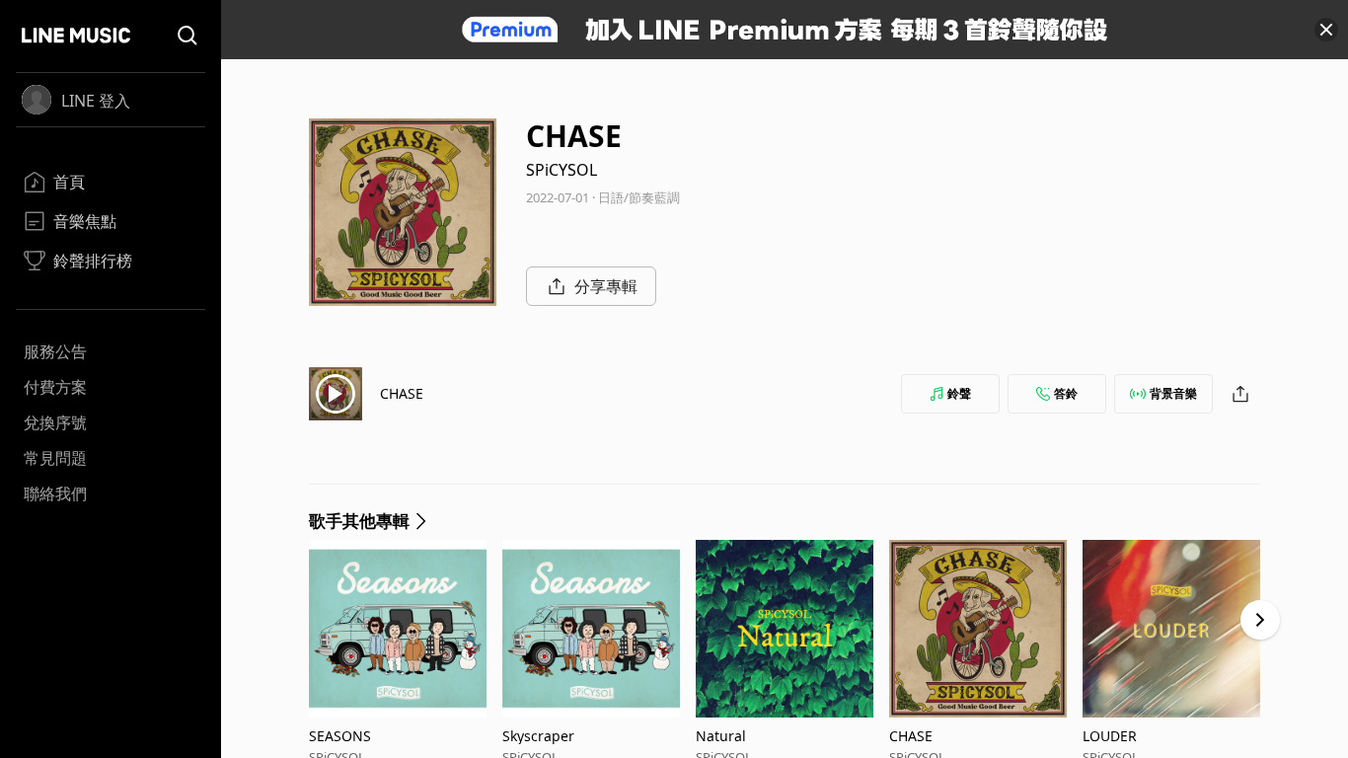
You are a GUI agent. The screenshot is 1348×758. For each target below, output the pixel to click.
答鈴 (1066, 393)
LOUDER (1110, 735)
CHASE (401, 393)
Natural (721, 735)
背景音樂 (1173, 393)
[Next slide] (1260, 620)
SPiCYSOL (561, 170)
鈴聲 (959, 393)
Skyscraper (538, 735)
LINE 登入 (95, 101)
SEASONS (340, 735)
